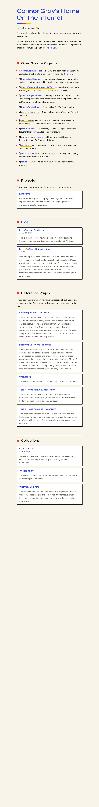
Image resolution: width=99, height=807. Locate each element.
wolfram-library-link (30, 112)
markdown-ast (27, 120)
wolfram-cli (26, 145)
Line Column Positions (31, 230)
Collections (30, 441)
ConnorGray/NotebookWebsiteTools (37, 87)
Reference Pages (35, 293)
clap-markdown (28, 129)
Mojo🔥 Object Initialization (34, 249)
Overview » (69, 74)
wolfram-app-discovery (32, 137)
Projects (28, 180)
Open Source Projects (39, 63)
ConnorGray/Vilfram (30, 107)
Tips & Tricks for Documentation (37, 389)
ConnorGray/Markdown (31, 95)
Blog (24, 222)
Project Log (51, 48)
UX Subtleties (26, 448)
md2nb (24, 162)
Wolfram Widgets (29, 487)
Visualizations (27, 470)
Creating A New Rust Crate (34, 312)
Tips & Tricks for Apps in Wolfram (37, 409)
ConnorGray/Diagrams (31, 79)
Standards (25, 376)
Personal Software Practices (35, 344)
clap (39, 132)
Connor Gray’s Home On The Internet (48, 14)
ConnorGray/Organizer (31, 71)
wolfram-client (27, 153)
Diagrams (24, 193)
